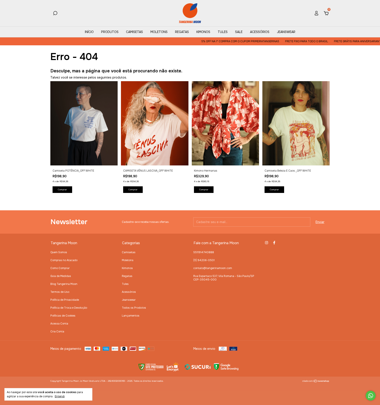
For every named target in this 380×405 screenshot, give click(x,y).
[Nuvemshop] (316, 381)
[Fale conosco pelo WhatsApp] (371, 396)
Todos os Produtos (134, 308)
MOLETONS (159, 32)
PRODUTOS (110, 32)
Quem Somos (58, 252)
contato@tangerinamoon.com (212, 268)
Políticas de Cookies (62, 315)
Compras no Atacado (63, 260)
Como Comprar (60, 268)
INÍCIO (89, 32)
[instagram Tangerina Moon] (266, 242)
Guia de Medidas (60, 276)
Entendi (60, 396)
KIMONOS (203, 32)
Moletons (127, 260)
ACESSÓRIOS (259, 32)
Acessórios (129, 292)
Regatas (127, 276)
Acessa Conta (59, 323)
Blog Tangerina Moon (63, 284)
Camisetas (128, 252)
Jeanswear (129, 300)
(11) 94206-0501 (204, 260)
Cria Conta (57, 331)
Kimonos (127, 268)
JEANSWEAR (286, 32)
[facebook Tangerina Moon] (274, 242)
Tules (125, 284)
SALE (239, 32)
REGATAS (182, 32)
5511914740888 (203, 252)
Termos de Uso (59, 292)
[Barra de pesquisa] (55, 14)
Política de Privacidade (64, 300)
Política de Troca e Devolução (68, 308)
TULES (223, 32)
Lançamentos (130, 315)
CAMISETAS (134, 32)
